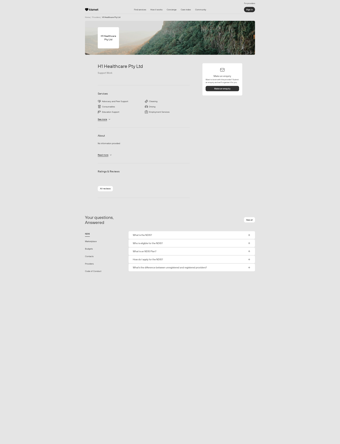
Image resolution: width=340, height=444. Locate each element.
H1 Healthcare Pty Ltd (111, 17)
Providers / (96, 17)
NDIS (87, 233)
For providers (249, 3)
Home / (88, 17)
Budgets (89, 248)
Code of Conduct (93, 271)
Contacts (89, 256)
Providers (89, 263)
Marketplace (91, 241)
